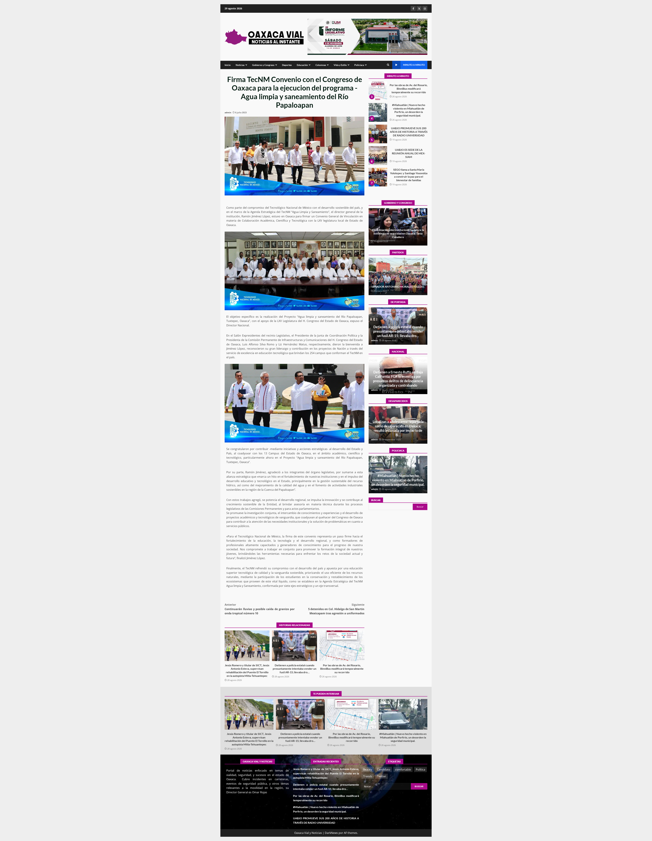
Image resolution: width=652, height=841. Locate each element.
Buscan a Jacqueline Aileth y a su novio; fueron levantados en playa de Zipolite (398, 430)
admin (228, 112)
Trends (367, 776)
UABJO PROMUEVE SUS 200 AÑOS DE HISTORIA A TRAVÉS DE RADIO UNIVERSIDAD (377, 96)
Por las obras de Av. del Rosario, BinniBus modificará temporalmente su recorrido (342, 645)
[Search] (388, 65)
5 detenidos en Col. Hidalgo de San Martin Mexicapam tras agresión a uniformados (336, 609)
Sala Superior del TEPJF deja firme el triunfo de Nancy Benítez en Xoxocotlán (398, 284)
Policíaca (359, 65)
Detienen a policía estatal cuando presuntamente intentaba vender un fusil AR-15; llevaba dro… (294, 645)
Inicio (228, 65)
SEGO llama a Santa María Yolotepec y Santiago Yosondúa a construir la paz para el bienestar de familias (377, 139)
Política (420, 769)
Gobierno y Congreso (263, 65)
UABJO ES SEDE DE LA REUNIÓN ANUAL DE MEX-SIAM (377, 118)
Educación (302, 65)
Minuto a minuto (414, 64)
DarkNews (331, 833)
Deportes (287, 65)
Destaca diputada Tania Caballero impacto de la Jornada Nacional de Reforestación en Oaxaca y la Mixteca (398, 233)
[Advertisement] (367, 36)
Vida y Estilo (340, 65)
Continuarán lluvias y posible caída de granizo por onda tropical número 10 (260, 609)
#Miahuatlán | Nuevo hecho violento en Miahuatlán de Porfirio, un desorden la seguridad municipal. (403, 714)
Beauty (367, 769)
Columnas (320, 65)
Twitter (381, 776)
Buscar (376, 500)
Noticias (240, 65)
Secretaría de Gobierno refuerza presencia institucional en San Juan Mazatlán (398, 480)
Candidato (383, 769)
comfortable (403, 769)
